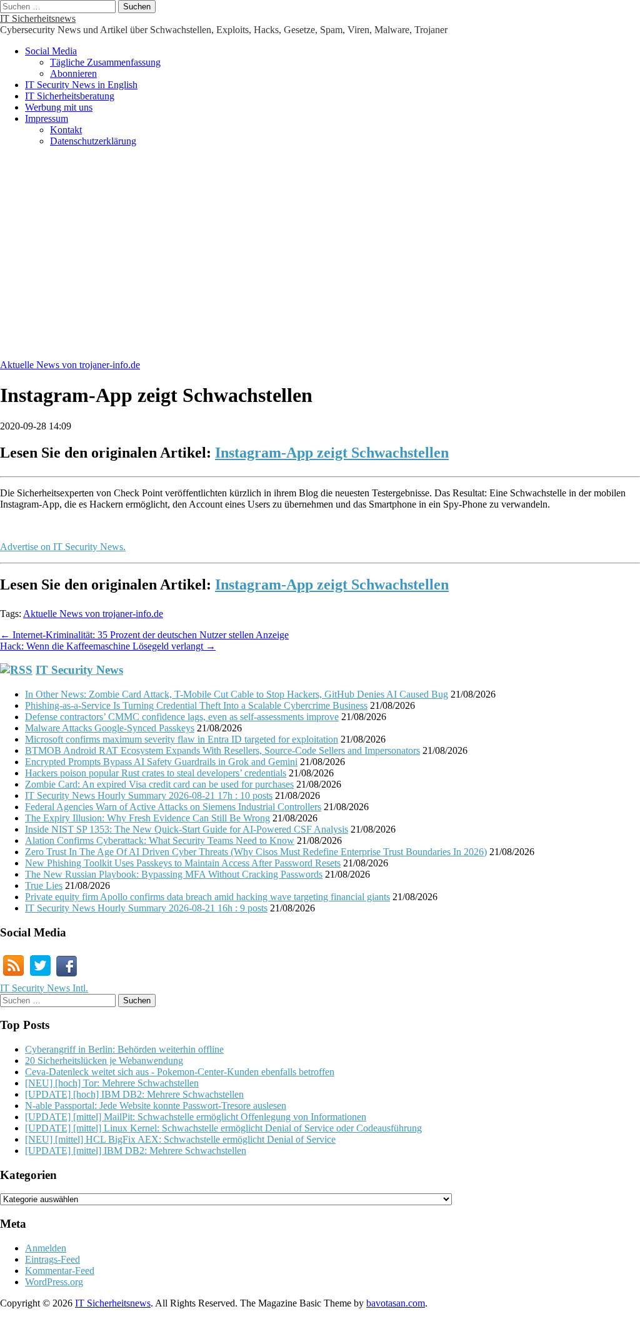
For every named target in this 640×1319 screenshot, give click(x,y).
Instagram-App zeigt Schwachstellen (332, 452)
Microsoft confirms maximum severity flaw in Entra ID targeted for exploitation (181, 739)
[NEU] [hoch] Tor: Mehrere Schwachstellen (112, 1083)
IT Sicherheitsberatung (69, 96)
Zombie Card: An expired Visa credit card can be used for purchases (159, 784)
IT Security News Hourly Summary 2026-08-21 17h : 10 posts (148, 795)
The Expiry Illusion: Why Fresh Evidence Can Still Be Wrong (147, 818)
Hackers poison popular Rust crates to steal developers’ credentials (155, 773)
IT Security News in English (81, 84)
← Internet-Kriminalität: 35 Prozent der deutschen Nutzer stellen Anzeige (144, 634)
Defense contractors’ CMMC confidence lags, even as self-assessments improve (182, 716)
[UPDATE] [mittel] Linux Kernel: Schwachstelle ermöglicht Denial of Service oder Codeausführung (223, 1128)
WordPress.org (54, 1281)
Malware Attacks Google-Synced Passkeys (109, 728)
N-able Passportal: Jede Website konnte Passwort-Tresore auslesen (155, 1105)
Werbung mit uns (58, 107)
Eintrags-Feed (52, 1259)
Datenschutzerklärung (93, 141)
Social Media (51, 51)
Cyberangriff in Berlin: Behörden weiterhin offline (124, 1049)
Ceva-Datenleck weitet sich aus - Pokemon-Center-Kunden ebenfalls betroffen (179, 1071)
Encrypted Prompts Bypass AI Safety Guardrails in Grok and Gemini (161, 761)
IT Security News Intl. (44, 988)
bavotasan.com (395, 1303)
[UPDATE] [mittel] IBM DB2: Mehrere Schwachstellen (135, 1150)
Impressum (46, 118)
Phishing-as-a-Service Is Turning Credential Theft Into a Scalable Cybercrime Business (196, 705)
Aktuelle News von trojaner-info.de (70, 364)
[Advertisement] (320, 259)
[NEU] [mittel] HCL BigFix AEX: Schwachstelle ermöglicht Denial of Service (180, 1139)
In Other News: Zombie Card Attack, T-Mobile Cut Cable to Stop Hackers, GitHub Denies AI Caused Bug (236, 694)
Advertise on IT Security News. (63, 546)
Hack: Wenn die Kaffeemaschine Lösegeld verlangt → (108, 646)
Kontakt (66, 129)
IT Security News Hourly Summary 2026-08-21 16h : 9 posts (146, 908)
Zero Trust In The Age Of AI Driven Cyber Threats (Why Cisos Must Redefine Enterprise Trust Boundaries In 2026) (256, 851)
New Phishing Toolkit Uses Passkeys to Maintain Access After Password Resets (183, 863)
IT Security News (79, 669)
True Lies (43, 885)
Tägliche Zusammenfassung (105, 62)
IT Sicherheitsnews (38, 18)
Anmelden (45, 1248)
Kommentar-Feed (59, 1270)
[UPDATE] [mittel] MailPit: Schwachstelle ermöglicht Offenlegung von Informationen (195, 1116)
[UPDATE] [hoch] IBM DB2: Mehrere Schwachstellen (134, 1094)
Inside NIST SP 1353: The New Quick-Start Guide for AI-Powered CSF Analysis (186, 829)
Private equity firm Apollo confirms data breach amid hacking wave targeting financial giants (207, 896)
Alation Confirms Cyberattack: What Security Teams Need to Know (159, 840)
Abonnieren (73, 73)
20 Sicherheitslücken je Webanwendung (104, 1060)
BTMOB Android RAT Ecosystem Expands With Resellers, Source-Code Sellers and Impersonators (222, 750)
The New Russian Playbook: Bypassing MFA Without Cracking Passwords (173, 874)
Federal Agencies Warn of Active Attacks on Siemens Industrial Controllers (173, 806)
